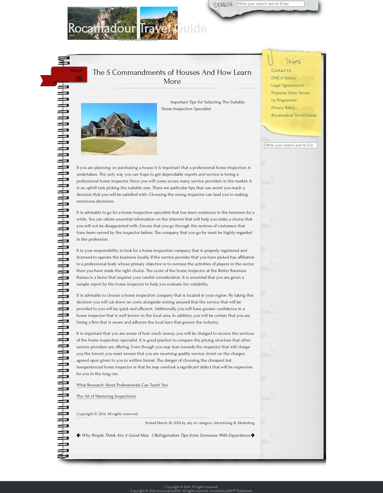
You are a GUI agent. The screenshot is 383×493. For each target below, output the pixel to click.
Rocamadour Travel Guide (294, 115)
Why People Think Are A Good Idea (114, 435)
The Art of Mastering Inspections (106, 396)
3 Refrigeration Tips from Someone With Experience (201, 435)
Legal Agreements (287, 85)
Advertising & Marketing (234, 423)
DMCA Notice (283, 77)
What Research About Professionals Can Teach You (122, 384)
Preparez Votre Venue (290, 92)
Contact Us (281, 70)
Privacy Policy (283, 107)
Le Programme (284, 100)
